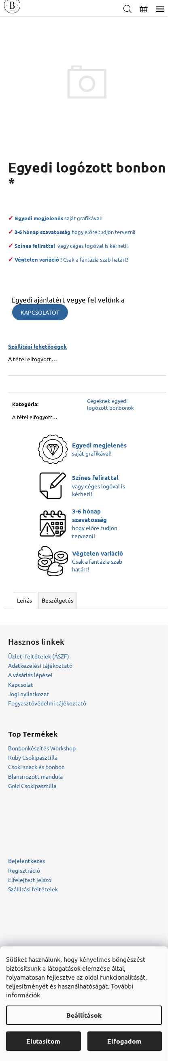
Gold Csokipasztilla (32, 785)
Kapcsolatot (40, 312)
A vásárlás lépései (30, 674)
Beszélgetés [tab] (57, 600)
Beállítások (84, 1015)
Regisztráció (24, 870)
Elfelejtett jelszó (29, 879)
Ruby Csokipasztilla (32, 757)
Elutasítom (43, 1041)
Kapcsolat (20, 684)
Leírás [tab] (24, 600)
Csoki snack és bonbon (36, 766)
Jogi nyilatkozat (28, 693)
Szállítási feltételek (33, 889)
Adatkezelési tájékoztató (40, 665)
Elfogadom (124, 1041)
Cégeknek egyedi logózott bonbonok (110, 404)
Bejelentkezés (26, 860)
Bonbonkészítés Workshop (42, 748)
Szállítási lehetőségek (37, 346)
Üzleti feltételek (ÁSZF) (38, 656)
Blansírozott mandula (35, 776)
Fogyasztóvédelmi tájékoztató (47, 703)
